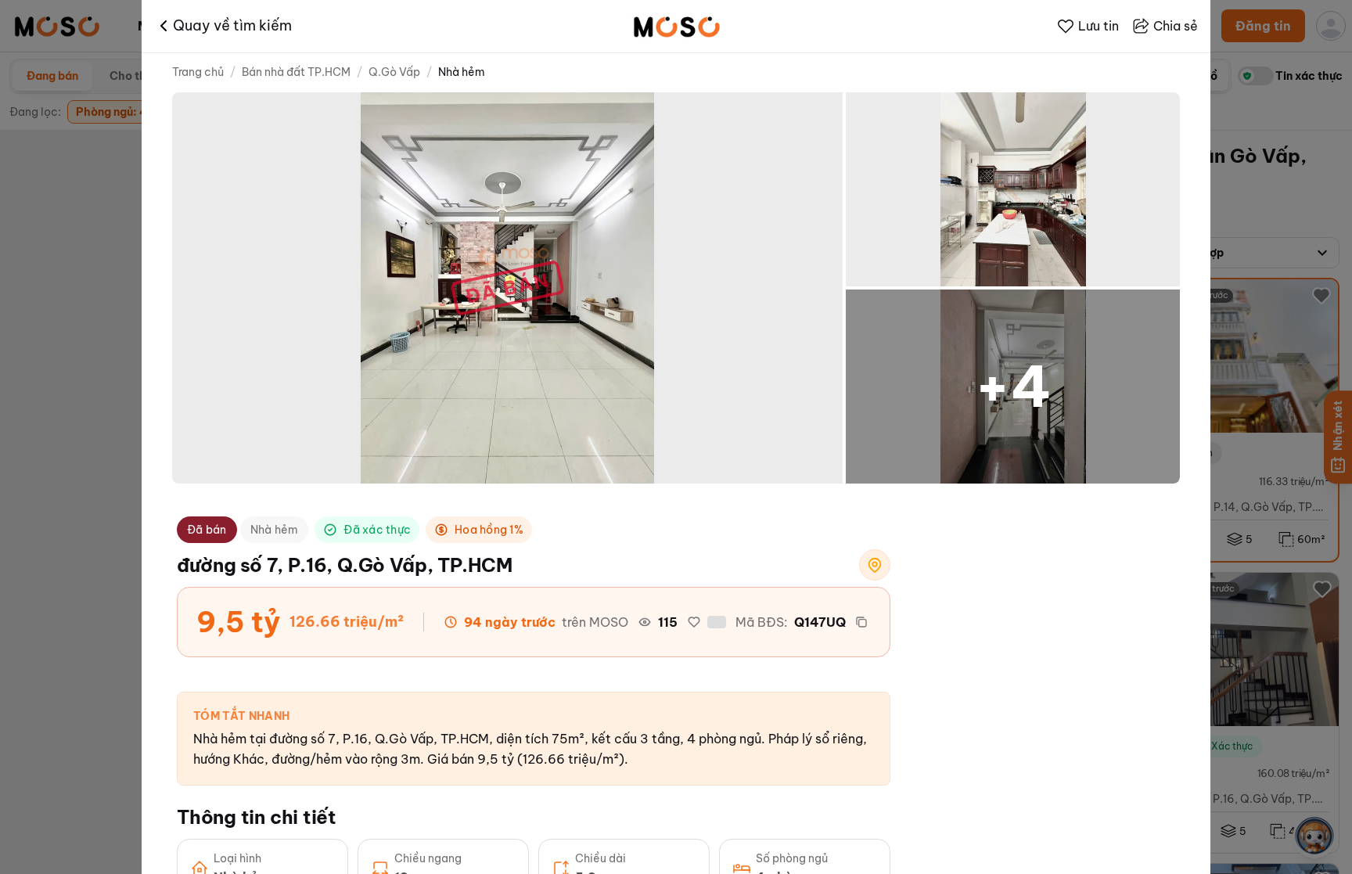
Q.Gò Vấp (394, 72)
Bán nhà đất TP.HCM (296, 72)
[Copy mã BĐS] (861, 622)
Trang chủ (198, 72)
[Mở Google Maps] (874, 565)
